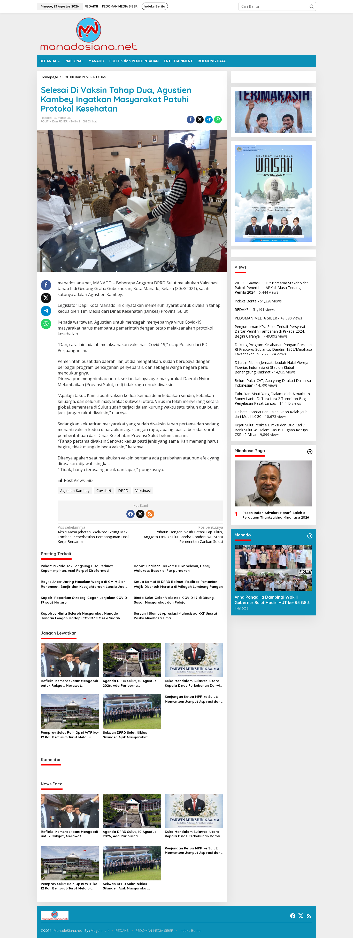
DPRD (123, 490)
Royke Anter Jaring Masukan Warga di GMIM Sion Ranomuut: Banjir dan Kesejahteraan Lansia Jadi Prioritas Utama (83, 584)
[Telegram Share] (209, 119)
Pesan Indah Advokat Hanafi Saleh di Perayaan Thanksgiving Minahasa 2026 (275, 515)
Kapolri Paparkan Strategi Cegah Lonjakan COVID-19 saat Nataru (84, 600)
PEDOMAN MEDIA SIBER (256, 318)
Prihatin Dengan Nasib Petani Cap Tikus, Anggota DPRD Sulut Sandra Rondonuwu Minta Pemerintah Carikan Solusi (183, 534)
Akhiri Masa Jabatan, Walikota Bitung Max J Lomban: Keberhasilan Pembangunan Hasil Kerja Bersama (93, 534)
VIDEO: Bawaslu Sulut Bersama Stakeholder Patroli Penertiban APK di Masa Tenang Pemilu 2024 (271, 287)
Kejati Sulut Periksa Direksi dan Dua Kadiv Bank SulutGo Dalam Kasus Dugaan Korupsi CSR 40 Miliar (272, 430)
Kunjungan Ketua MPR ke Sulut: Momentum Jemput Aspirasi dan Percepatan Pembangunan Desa (193, 699)
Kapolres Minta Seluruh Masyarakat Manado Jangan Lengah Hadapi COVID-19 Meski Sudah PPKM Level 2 (80, 615)
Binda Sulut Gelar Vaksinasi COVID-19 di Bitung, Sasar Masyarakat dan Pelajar (174, 600)
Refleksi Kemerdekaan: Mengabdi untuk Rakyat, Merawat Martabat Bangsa (69, 683)
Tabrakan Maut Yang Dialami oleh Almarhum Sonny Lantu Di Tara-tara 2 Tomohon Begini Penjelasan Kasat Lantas (272, 399)
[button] (311, 6)
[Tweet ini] (200, 119)
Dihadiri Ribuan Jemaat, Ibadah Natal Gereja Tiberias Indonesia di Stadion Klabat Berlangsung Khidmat (271, 367)
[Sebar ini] (191, 119)
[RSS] (150, 514)
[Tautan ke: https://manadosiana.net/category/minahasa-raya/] (310, 452)
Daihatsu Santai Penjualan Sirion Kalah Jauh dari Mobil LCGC (271, 414)
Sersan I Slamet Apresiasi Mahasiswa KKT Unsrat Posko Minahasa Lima (175, 615)
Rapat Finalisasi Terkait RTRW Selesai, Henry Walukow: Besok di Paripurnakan (172, 568)
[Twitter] (140, 514)
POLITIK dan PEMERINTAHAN (60, 121)
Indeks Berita (246, 301)
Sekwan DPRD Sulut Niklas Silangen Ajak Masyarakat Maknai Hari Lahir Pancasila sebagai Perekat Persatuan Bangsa (127, 734)
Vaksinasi (143, 490)
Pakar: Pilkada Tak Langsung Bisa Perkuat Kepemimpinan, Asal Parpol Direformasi (77, 568)
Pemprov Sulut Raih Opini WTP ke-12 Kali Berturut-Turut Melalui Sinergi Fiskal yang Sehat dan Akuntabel (70, 734)
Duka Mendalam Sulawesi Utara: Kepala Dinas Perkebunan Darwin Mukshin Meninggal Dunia (193, 683)
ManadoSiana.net (68, 930)
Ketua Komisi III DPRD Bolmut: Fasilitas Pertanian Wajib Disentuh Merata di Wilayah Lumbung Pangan (178, 584)
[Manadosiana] (88, 33)
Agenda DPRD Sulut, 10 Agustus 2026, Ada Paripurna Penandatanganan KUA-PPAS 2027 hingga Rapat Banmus (129, 683)
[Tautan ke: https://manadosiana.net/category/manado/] (310, 536)
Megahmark (100, 930)
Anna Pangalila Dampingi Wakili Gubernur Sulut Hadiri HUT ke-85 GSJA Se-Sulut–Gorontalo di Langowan (273, 600)
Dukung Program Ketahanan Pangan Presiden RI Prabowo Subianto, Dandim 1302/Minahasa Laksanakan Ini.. (273, 349)
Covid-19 (103, 490)
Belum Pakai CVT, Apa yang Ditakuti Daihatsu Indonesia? (273, 383)
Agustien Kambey (74, 490)
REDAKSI (242, 309)
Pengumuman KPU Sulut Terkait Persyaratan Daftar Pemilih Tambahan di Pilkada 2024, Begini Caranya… (272, 331)
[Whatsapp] (218, 119)
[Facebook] (130, 514)
